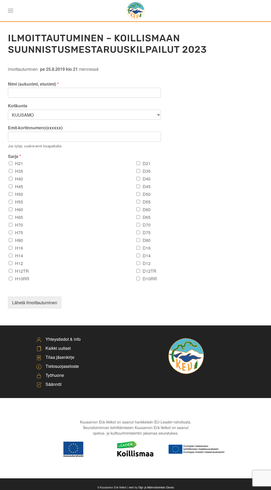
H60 (19, 209)
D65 (147, 217)
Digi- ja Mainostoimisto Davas (156, 487)
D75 (147, 232)
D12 (147, 263)
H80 (19, 240)
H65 (19, 217)
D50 (147, 194)
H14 (19, 256)
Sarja (14, 156)
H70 (19, 225)
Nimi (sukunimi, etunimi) (33, 84)
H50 (19, 194)
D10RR (150, 279)
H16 (19, 248)
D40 (147, 179)
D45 (147, 186)
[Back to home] (135, 10)
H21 (19, 163)
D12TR (149, 271)
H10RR (22, 279)
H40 (19, 179)
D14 (147, 256)
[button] (10, 10)
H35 (19, 171)
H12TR (22, 271)
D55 (147, 202)
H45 (19, 186)
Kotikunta (17, 106)
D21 (147, 163)
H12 (19, 263)
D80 (147, 240)
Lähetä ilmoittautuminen (34, 302)
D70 (147, 225)
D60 (147, 209)
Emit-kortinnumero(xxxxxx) (35, 128)
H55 (19, 202)
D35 (147, 171)
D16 (147, 248)
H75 (19, 232)
